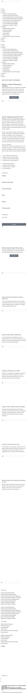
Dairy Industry (6, 33)
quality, (16, 146)
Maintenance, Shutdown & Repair (10, 25)
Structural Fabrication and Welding (10, 23)
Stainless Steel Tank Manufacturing (10, 15)
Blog (3, 39)
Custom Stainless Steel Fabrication (10, 22)
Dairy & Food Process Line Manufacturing (12, 20)
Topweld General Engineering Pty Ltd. (14, 689)
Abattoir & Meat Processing (9, 28)
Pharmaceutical (6, 208)
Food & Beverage (7, 31)
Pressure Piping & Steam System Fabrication (12, 17)
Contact (3, 41)
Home (3, 9)
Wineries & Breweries (7, 30)
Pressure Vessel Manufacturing (9, 14)
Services (3, 12)
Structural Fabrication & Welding (8, 602)
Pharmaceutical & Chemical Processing (11, 36)
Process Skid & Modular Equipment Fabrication (13, 18)
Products (3, 38)
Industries (4, 26)
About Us (4, 10)
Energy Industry (6, 34)
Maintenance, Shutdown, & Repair (8, 604)
